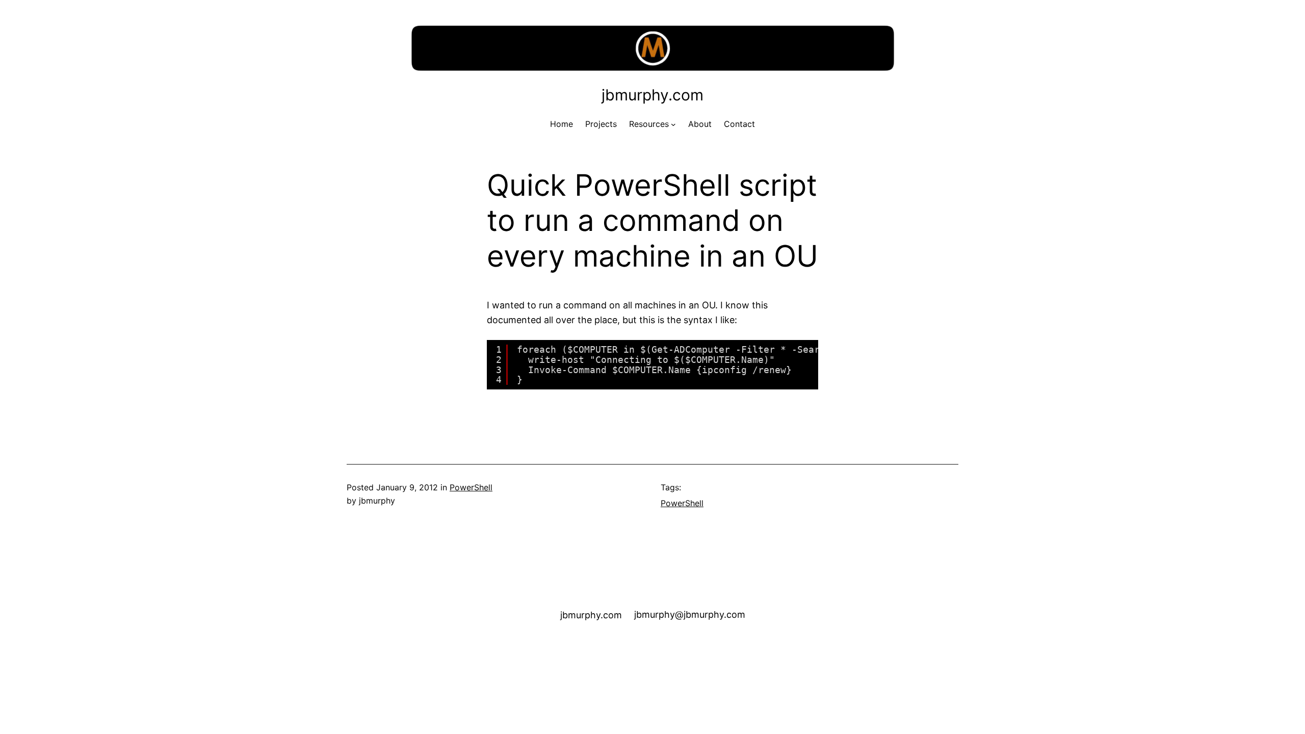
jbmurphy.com (652, 95)
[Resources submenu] (673, 124)
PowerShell (471, 487)
